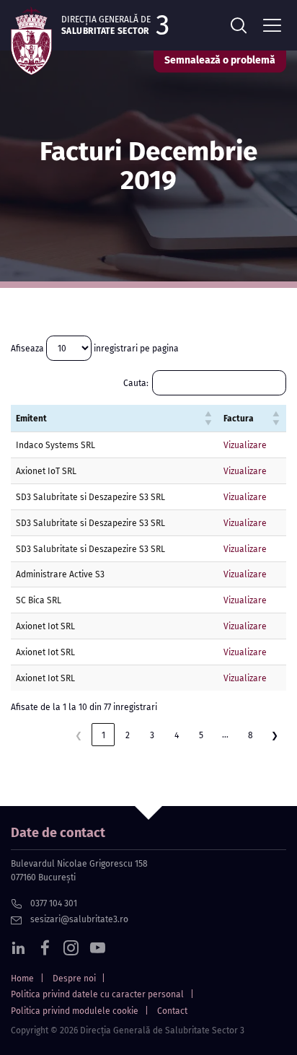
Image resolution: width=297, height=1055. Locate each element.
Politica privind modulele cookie (74, 1011)
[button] (209, 418)
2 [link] (127, 735)
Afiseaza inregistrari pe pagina (95, 348)
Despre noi (74, 978)
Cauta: (135, 382)
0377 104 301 (52, 903)
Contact (172, 1011)
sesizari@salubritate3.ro (78, 919)
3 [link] (152, 735)
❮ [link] (78, 735)
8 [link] (250, 735)
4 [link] (176, 735)
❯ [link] (274, 735)
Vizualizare (245, 444)
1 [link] (103, 735)
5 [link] (201, 735)
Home (22, 978)
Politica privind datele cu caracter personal (97, 994)
